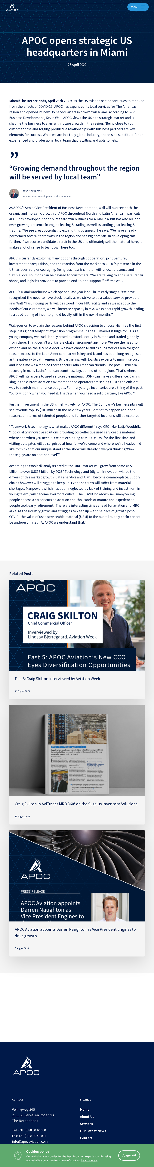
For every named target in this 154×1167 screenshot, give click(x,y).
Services (86, 1123)
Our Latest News (93, 1131)
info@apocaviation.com (30, 1141)
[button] (138, 7)
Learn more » (89, 1160)
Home (84, 1109)
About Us (87, 1116)
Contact (86, 1138)
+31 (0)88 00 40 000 (32, 1130)
